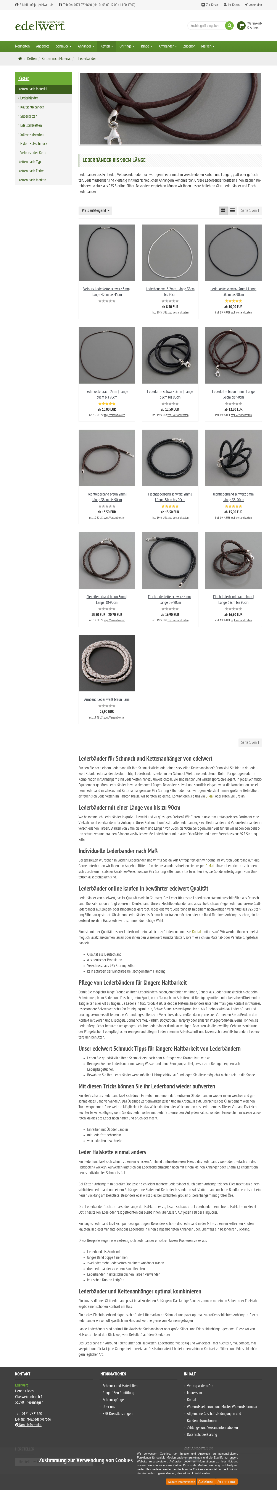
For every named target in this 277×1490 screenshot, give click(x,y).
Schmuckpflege (113, 1400)
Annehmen (226, 1481)
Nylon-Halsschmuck (33, 143)
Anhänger (85, 46)
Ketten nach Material (56, 58)
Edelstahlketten (31, 125)
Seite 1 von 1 (250, 210)
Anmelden (255, 5)
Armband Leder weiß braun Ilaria (106, 699)
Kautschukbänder (32, 107)
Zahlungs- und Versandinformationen (212, 1427)
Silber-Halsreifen (31, 134)
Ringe (145, 46)
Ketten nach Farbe (31, 171)
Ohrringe (125, 46)
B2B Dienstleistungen (117, 1413)
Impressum (194, 1393)
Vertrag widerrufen (200, 1386)
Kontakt (192, 1400)
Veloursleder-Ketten (34, 153)
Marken (206, 46)
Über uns (109, 1407)
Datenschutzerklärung (202, 1434)
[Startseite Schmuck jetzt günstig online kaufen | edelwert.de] (54, 25)
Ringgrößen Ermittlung (118, 1393)
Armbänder (167, 46)
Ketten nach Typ (29, 162)
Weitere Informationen (181, 1481)
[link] (242, 25)
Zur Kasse (212, 5)
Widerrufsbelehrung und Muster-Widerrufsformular (222, 1407)
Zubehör (189, 46)
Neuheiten (22, 46)
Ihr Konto (234, 5)
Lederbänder (29, 98)
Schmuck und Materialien (120, 1386)
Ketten (106, 46)
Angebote (43, 46)
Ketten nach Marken (32, 180)
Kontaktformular (30, 1425)
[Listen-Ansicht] (232, 211)
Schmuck (62, 46)
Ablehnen (206, 1481)
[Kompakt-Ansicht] (223, 211)
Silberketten (28, 116)
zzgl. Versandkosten (177, 312)
